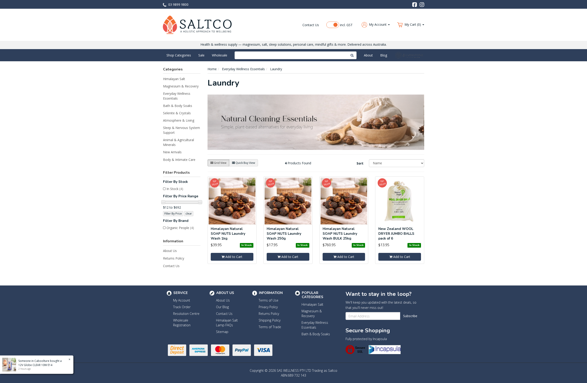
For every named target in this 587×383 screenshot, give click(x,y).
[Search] (352, 55)
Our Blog (222, 307)
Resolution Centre (186, 313)
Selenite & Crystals (177, 113)
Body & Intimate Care (179, 159)
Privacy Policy (268, 307)
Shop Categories (178, 55)
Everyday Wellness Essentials (176, 96)
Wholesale (219, 55)
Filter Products (176, 173)
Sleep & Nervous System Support (181, 130)
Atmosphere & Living (178, 120)
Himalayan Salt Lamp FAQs (227, 322)
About (368, 55)
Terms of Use (268, 300)
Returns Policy (173, 258)
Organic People (180, 228)
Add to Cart (233, 256)
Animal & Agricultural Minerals (178, 142)
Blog (383, 55)
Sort (360, 163)
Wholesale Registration (182, 322)
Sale (201, 55)
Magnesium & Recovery (181, 86)
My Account (181, 300)
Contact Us (310, 25)
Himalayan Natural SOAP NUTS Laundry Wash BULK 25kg (340, 233)
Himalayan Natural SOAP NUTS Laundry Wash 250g (284, 233)
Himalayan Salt (174, 79)
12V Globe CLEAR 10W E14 (35, 365)
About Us (170, 251)
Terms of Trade (270, 327)
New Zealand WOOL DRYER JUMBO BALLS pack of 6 (396, 233)
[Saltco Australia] (197, 24)
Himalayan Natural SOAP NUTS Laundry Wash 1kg (228, 233)
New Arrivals (172, 152)
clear (189, 213)
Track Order (182, 307)
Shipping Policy (269, 320)
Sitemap (222, 332)
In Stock (174, 189)
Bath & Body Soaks (177, 105)
